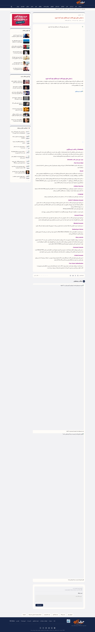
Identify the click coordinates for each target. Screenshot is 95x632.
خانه (82, 15)
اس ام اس (71, 6)
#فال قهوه (57, 9)
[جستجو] (11, 6)
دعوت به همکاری (36, 621)
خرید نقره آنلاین (55, 614)
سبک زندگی (57, 6)
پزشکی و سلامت (46, 6)
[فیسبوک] (43, 628)
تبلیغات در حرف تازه (44, 621)
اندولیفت (24, 614)
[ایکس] (52, 628)
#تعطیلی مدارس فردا (72, 9)
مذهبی (32, 6)
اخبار (76, 6)
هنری (36, 6)
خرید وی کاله (63, 614)
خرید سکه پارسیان (47, 614)
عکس (67, 6)
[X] (78, 276)
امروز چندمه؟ (23, 621)
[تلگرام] (49, 628)
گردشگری (62, 6)
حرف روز (17, 621)
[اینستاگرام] (46, 628)
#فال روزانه (61, 9)
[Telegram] (73, 276)
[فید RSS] (40, 628)
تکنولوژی (52, 6)
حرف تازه (80, 6)
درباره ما (50, 621)
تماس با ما (29, 621)
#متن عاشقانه (66, 9)
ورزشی (18, 6)
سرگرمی (27, 6)
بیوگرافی (40, 6)
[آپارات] (55, 628)
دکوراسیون (22, 6)
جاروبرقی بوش (70, 614)
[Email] (70, 276)
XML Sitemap (12, 621)
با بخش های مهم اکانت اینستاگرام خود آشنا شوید (69, 18)
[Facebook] (75, 276)
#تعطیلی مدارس (78, 9)
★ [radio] (39, 275)
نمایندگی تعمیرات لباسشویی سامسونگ (35, 614)
